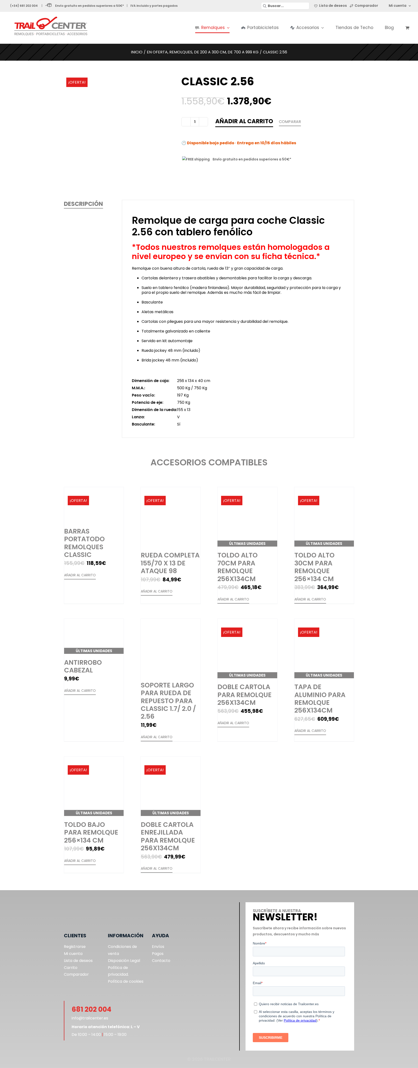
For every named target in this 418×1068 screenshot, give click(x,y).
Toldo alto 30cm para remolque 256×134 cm (314, 567)
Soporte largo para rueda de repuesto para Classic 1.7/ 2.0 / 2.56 (168, 701)
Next (171, 130)
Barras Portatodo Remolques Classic (84, 543)
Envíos (158, 946)
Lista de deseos (78, 960)
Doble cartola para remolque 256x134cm (244, 694)
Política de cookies (125, 981)
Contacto (161, 960)
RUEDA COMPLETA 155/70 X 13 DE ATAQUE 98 (170, 563)
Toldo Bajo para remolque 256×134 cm (91, 832)
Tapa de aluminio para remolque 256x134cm (319, 698)
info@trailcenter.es (90, 1018)
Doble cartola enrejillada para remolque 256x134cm (168, 836)
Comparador (76, 974)
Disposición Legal (124, 960)
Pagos (158, 953)
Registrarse (75, 946)
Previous (67, 130)
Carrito (70, 967)
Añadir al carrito (244, 121)
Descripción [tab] (83, 204)
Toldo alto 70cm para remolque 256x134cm (237, 567)
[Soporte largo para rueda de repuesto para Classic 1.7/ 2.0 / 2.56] (170, 648)
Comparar (290, 121)
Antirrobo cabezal (83, 666)
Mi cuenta (73, 953)
